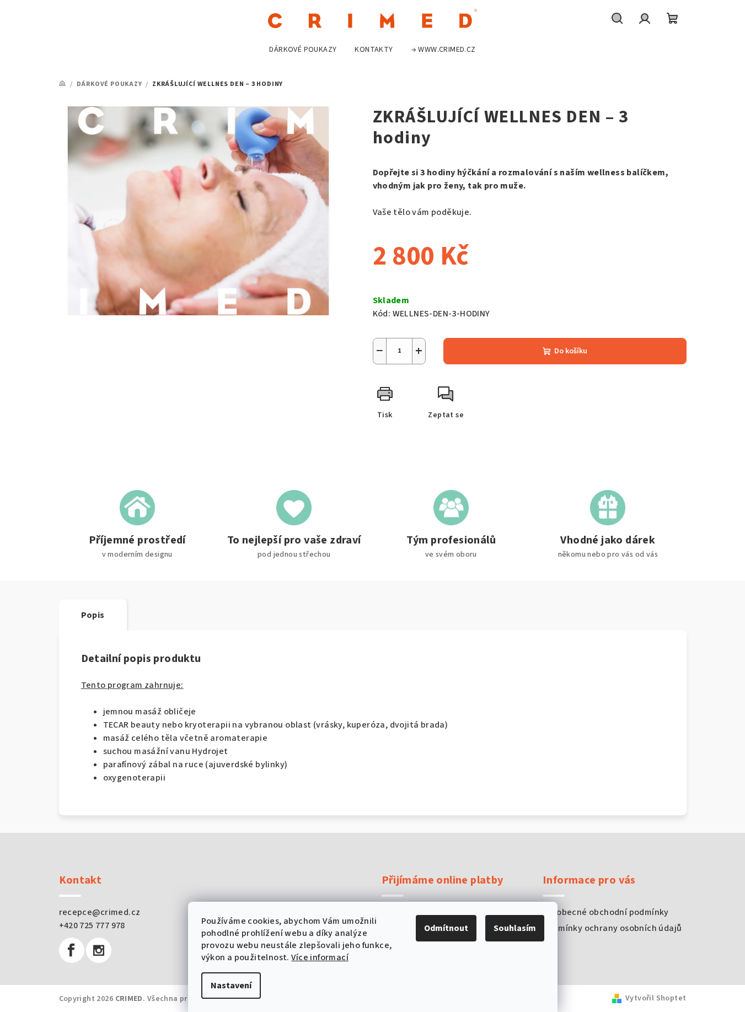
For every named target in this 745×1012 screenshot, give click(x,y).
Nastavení (231, 985)
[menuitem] (302, 49)
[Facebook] (71, 950)
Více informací (320, 957)
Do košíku (570, 351)
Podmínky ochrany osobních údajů (612, 928)
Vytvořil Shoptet (655, 998)
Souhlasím (515, 928)
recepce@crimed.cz (100, 912)
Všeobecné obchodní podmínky (606, 912)
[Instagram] (98, 950)
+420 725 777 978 (92, 925)
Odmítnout (446, 928)
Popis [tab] (93, 615)
